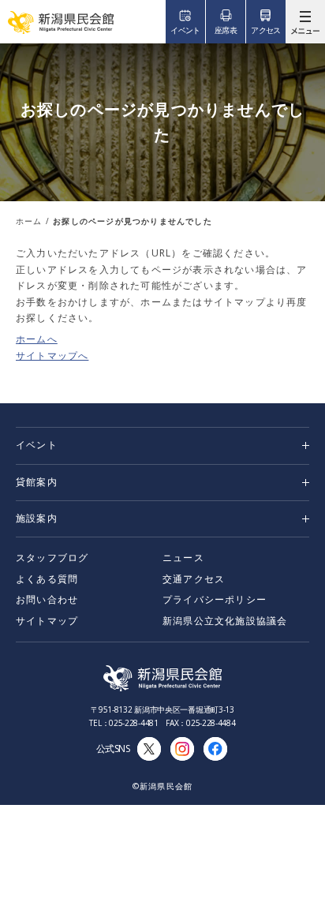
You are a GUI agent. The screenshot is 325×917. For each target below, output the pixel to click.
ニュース (183, 557)
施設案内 (37, 518)
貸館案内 (37, 481)
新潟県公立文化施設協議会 (224, 620)
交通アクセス (193, 579)
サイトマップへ (52, 355)
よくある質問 (47, 579)
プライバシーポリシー (214, 599)
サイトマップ (47, 620)
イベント (37, 444)
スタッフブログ (52, 557)
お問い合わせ (47, 599)
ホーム (29, 220)
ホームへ (37, 339)
